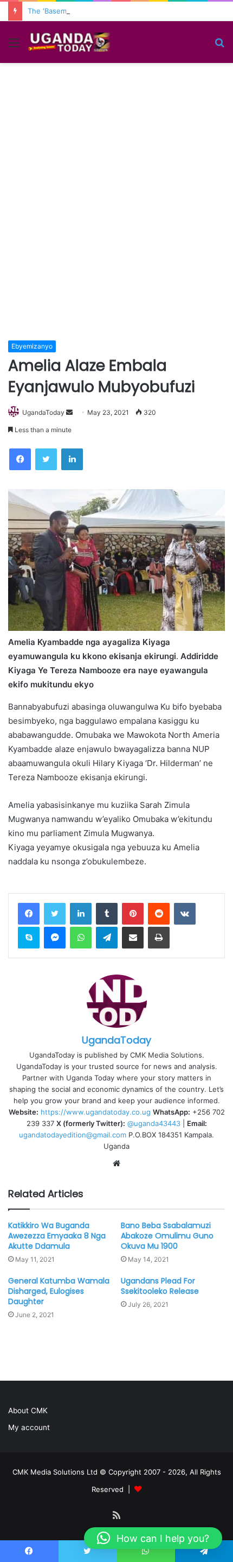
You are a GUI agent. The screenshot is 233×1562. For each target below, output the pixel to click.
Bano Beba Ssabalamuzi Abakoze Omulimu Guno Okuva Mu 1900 (167, 1235)
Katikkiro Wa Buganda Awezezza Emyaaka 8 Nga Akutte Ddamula (57, 1235)
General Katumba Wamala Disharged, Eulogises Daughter (58, 1291)
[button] (153, 1538)
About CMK (28, 1410)
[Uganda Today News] (70, 42)
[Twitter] (55, 914)
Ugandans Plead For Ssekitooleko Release (160, 1286)
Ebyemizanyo (32, 346)
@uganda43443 (153, 1123)
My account (29, 1427)
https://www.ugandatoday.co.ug (96, 1112)
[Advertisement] (116, 218)
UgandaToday (43, 412)
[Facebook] (29, 914)
